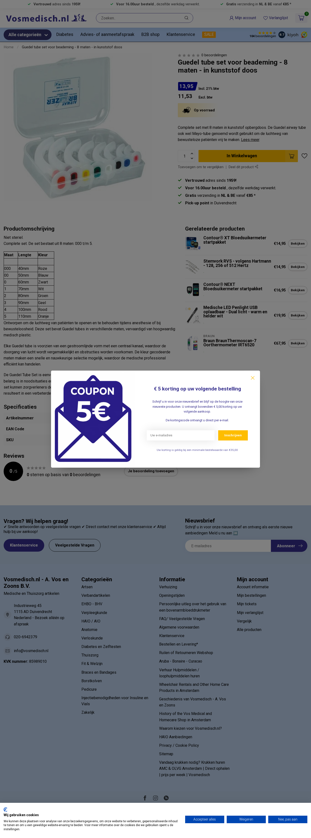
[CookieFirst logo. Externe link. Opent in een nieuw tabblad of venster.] (5, 809)
